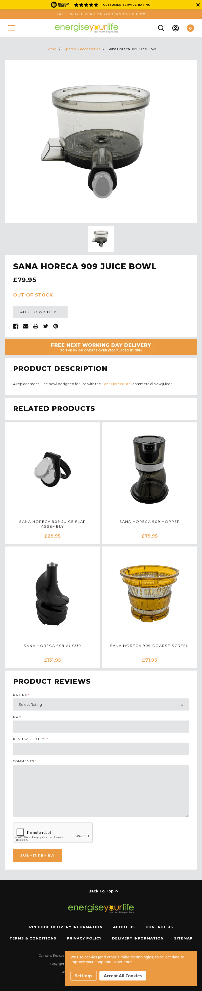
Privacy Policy (84, 938)
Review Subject (30, 739)
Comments (24, 761)
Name (18, 717)
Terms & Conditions (32, 938)
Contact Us (159, 927)
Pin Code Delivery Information (66, 927)
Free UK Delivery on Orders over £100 (101, 14)
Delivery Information (138, 938)
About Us (124, 927)
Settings (83, 976)
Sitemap (183, 938)
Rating (21, 695)
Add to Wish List (40, 312)
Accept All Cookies (123, 976)
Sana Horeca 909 (117, 384)
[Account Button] (175, 28)
